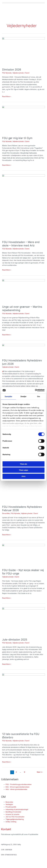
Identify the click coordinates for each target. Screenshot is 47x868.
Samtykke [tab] (8, 396)
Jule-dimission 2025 (14, 639)
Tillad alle (23, 464)
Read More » (6, 96)
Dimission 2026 (11, 69)
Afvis (23, 476)
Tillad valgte (23, 470)
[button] (23, 2)
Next (39, 772)
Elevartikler (6, 513)
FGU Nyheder (7, 73)
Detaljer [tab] (24, 396)
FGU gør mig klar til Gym (17, 138)
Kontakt (6, 829)
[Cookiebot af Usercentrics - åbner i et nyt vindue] (34, 390)
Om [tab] (38, 396)
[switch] (41, 441)
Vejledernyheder (18, 73)
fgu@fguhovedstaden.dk (9, 839)
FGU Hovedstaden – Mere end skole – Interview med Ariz (21, 243)
